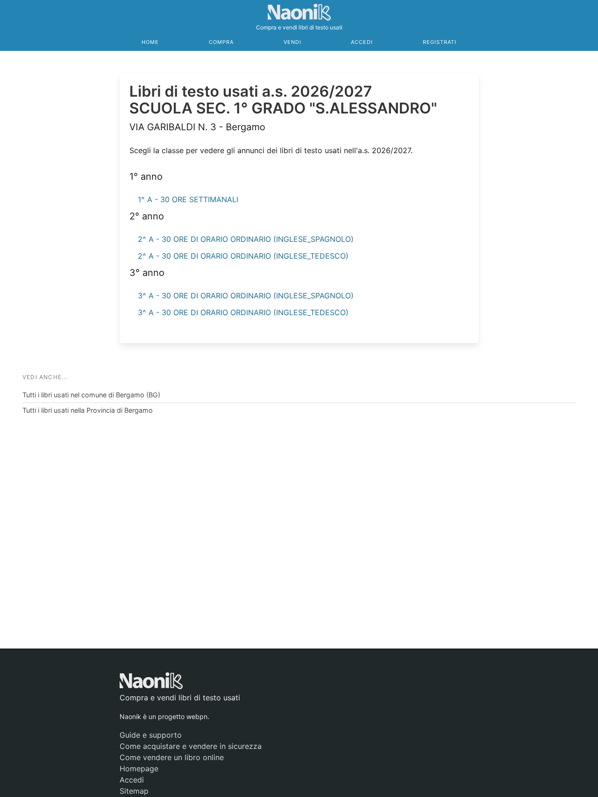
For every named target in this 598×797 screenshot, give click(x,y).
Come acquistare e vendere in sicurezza (191, 746)
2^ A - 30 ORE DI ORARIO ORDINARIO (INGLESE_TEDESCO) (243, 256)
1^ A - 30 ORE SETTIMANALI (188, 199)
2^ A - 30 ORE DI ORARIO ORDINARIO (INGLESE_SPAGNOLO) (246, 239)
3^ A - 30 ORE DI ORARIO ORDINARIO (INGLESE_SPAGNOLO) (246, 295)
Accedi (362, 42)
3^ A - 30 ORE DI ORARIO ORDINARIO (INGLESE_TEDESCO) (243, 312)
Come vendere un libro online (172, 757)
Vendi (292, 42)
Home (150, 42)
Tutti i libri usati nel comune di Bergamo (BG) (91, 395)
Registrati (439, 42)
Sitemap (134, 791)
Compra (221, 42)
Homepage (139, 768)
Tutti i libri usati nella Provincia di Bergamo (87, 410)
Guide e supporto (151, 735)
